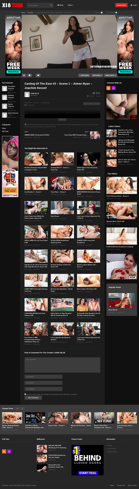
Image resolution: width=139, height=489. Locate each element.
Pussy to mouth (34, 126)
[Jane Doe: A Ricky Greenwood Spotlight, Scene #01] (35, 417)
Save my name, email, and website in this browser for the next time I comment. (51, 394)
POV (28, 126)
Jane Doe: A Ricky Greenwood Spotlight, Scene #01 (35, 426)
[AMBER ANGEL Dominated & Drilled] (42, 136)
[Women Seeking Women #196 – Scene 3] (12, 417)
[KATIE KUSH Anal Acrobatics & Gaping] (121, 236)
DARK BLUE (35, 93)
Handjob (74, 124)
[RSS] (108, 88)
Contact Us (112, 448)
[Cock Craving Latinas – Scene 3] (121, 185)
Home (61, 5)
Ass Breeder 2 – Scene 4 (33, 192)
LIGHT (97, 12)
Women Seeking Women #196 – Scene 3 (10, 426)
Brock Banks (113, 310)
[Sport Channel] (4, 115)
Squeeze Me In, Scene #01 (115, 221)
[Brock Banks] (122, 300)
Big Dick (32, 124)
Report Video (112, 451)
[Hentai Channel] (4, 106)
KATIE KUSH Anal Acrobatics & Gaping (119, 247)
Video (69, 5)
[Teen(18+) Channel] (4, 88)
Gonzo (69, 124)
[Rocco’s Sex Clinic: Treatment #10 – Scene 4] (104, 417)
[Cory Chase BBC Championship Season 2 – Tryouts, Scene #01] (82, 137)
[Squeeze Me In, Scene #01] (121, 210)
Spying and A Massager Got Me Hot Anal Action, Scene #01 (126, 142)
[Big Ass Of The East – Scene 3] (81, 417)
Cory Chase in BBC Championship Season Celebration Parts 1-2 (32, 339)
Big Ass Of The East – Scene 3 (81, 426)
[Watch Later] (29, 75)
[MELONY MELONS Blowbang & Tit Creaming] (42, 449)
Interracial (91, 124)
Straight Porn (48, 126)
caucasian (52, 124)
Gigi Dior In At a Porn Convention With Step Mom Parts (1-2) (125, 132)
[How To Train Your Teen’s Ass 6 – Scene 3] (111, 163)
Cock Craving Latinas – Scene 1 (125, 426)
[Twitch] (114, 88)
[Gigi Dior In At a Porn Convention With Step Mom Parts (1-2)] (111, 133)
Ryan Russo (55, 216)
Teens (54, 126)
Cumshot (58, 124)
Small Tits (41, 126)
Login (134, 5)
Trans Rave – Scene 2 (58, 192)
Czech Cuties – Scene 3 (56, 425)
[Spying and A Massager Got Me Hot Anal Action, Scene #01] (111, 143)
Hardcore (79, 124)
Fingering (64, 124)
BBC (28, 124)
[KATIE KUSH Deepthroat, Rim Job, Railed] (42, 458)
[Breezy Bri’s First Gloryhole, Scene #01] (42, 468)
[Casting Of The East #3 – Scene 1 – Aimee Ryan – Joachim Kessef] (36, 159)
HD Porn (85, 124)
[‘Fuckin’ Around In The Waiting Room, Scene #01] (111, 153)
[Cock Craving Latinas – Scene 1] (127, 417)
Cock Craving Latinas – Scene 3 (117, 196)
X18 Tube (5, 131)
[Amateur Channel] (4, 97)
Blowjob (41, 124)
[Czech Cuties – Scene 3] (58, 417)
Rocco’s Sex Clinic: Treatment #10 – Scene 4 (102, 426)
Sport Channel (13, 113)
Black (36, 124)
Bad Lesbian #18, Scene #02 (87, 289)
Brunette (46, 124)
